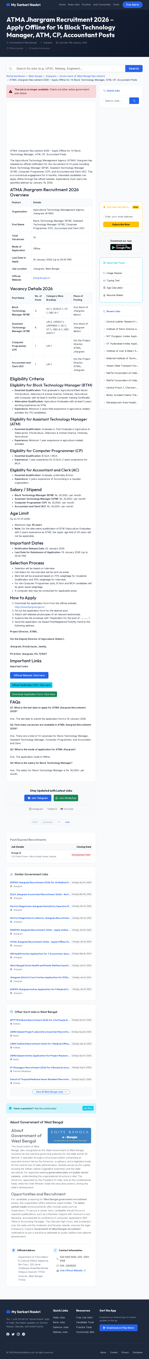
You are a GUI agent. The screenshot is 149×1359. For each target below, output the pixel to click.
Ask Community (102, 4)
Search (134, 68)
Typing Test (113, 280)
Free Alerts (132, 4)
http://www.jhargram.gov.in (29, 607)
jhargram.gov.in (41, 277)
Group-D (16, 852)
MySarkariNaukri (15, 76)
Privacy (125, 1352)
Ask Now (88, 1108)
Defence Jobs (61, 1327)
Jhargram (50, 76)
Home (62, 4)
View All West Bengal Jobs (50, 1092)
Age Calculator (115, 287)
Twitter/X (52, 808)
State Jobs (74, 4)
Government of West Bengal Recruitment (82, 76)
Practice (86, 4)
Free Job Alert (84, 1317)
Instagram (37, 808)
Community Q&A (85, 1332)
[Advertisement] (51, 125)
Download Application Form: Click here (33, 694)
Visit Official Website (71, 1270)
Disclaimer (138, 1352)
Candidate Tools (85, 1322)
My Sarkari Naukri (25, 4)
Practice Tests (84, 1327)
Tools (116, 4)
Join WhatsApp (67, 798)
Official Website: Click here (29, 675)
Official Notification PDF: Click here (31, 685)
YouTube (68, 808)
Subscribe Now (121, 224)
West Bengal (35, 76)
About (103, 1352)
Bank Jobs (59, 1322)
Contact (114, 1352)
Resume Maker (115, 295)
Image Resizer (114, 273)
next (67, 822)
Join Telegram (39, 798)
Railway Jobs (60, 1332)
